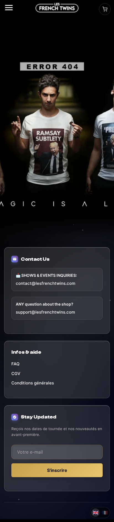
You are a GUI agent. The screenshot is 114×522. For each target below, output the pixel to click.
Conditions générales (32, 383)
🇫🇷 (105, 512)
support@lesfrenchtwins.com (45, 312)
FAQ (15, 363)
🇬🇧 (96, 512)
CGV (15, 373)
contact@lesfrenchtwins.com (45, 283)
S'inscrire (57, 470)
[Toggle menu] (9, 7)
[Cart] (105, 9)
